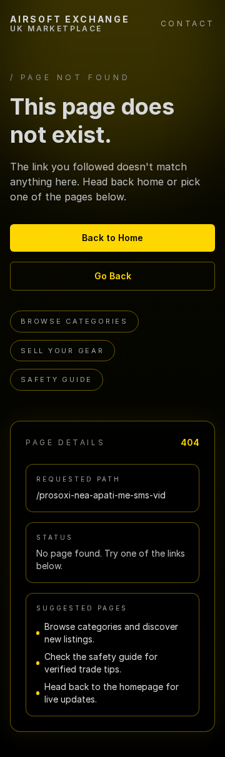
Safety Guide (56, 379)
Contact (188, 23)
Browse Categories (74, 321)
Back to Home (112, 237)
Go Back (112, 275)
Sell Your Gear (62, 350)
